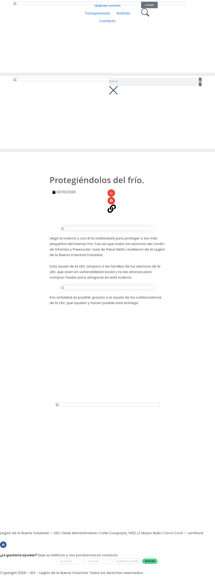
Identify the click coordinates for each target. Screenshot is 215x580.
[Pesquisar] (200, 82)
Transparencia (97, 13)
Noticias (123, 13)
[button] (111, 193)
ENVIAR (150, 561)
